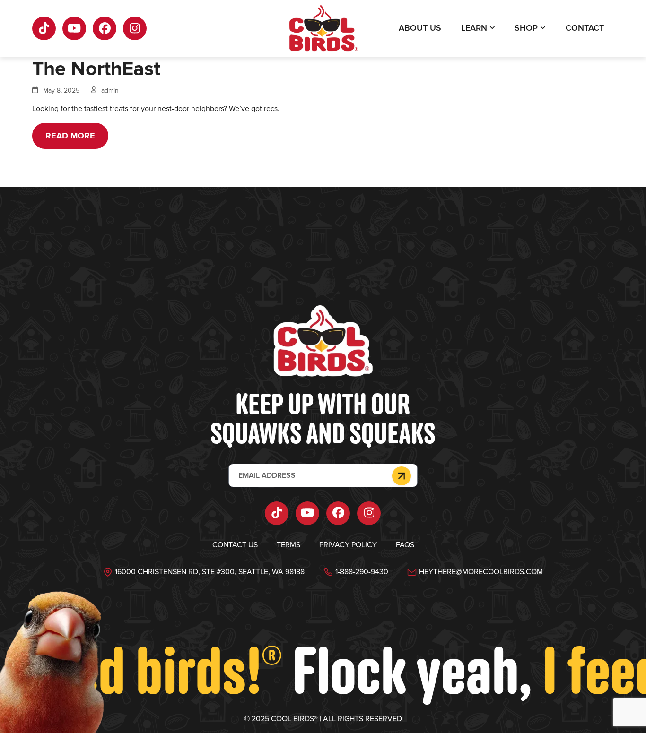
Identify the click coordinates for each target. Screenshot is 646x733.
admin (110, 90)
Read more (70, 135)
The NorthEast (96, 69)
